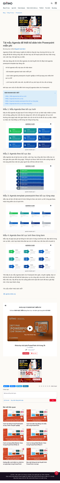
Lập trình (14, 8)
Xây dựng (54, 8)
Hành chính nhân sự (32, 8)
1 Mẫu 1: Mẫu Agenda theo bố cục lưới (15, 96)
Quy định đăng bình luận (17, 400)
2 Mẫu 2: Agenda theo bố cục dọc (14, 98)
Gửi (53, 400)
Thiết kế (41, 8)
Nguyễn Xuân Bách (20, 49)
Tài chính (47, 8)
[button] (55, 93)
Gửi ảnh (7, 400)
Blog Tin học (6, 8)
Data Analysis (21, 8)
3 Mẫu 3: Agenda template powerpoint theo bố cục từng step (21, 101)
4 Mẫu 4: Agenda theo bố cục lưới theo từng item (18, 103)
